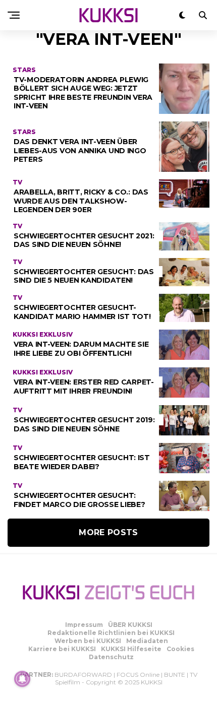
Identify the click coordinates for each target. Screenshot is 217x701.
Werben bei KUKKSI (88, 641)
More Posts (108, 532)
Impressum (84, 624)
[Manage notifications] (22, 679)
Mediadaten (147, 641)
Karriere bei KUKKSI (62, 649)
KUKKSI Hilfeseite (131, 649)
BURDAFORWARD (83, 674)
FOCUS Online (138, 674)
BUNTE (174, 674)
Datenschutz (111, 657)
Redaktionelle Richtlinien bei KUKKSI (111, 632)
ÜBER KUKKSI (130, 624)
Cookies (180, 649)
